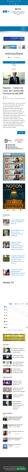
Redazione (14, 69)
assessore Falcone (8, 98)
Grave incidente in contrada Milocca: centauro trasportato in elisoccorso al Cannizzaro (18, 405)
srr (3, 100)
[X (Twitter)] (12, 4)
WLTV (18, 9)
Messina (16, 98)
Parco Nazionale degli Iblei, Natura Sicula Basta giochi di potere (18, 363)
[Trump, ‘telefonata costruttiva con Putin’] (5, 433)
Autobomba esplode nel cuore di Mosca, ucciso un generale (15, 438)
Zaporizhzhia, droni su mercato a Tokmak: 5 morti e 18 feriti (15, 425)
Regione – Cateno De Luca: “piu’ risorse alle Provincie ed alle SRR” (13, 91)
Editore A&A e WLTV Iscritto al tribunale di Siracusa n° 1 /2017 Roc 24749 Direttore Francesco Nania (14, 468)
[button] (21, 468)
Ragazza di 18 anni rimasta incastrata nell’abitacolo (17, 382)
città (13, 98)
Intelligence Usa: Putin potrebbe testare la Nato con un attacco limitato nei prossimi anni (15, 418)
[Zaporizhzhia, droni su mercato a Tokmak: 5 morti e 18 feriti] (5, 426)
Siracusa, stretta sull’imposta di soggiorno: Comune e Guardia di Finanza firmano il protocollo (17, 245)
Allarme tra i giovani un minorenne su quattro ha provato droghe (19, 350)
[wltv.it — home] (6, 11)
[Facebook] (10, 4)
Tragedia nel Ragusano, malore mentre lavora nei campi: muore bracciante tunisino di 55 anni (18, 259)
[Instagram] (15, 4)
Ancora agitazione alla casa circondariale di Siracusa (17, 221)
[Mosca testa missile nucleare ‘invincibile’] (5, 446)
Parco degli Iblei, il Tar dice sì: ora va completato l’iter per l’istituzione (17, 232)
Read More (21, 132)
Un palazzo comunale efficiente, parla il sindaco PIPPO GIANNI (19, 389)
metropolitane (22, 98)
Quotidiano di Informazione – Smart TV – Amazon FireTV (18, 13)
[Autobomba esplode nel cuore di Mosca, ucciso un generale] (5, 439)
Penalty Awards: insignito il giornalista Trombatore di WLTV (18, 370)
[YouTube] (18, 4)
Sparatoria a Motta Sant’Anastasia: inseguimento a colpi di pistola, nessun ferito (18, 272)
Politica (5, 97)
